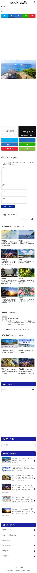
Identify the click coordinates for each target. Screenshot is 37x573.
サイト (3, 199)
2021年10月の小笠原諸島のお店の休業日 (23, 469)
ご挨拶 (21, 567)
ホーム (16, 567)
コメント (3, 168)
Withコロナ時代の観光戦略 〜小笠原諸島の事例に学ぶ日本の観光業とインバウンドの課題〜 (18, 512)
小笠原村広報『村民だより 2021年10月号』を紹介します (22, 461)
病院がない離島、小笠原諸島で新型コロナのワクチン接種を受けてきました (22, 478)
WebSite (10, 329)
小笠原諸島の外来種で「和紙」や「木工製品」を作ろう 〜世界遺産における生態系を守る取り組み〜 (18, 500)
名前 (3, 185)
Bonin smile (17, 570)
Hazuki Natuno (13, 318)
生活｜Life (5, 550)
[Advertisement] (18, 38)
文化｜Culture (6, 545)
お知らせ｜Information (9, 535)
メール (3, 192)
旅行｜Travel (6, 556)
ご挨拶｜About (6, 530)
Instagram (18, 329)
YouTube (26, 329)
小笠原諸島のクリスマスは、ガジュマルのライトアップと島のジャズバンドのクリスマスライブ (17, 489)
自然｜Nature (6, 540)
